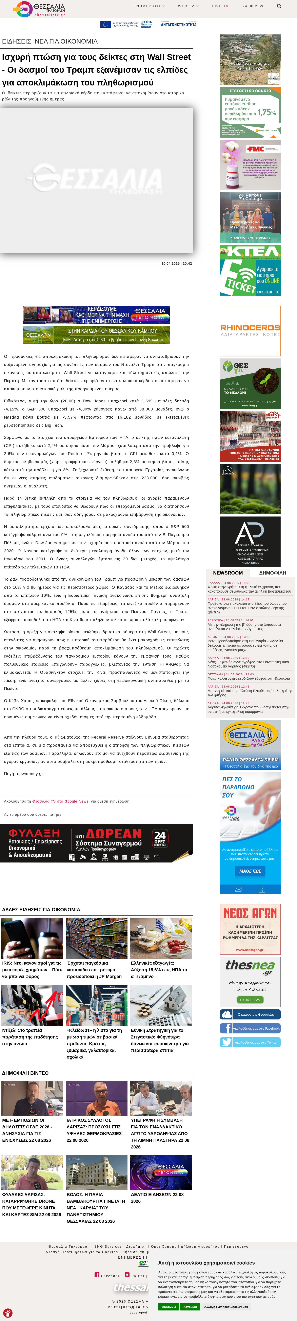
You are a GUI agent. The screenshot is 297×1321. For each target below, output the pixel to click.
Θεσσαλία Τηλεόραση (69, 1246)
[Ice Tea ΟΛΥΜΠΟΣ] (250, 489)
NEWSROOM (228, 573)
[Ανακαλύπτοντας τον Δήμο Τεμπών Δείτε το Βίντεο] (250, 59)
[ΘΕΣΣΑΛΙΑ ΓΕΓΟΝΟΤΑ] (96, 315)
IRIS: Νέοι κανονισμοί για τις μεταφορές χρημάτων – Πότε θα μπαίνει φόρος (32, 970)
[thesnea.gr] (250, 982)
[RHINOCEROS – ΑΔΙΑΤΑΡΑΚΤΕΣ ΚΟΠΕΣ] (250, 331)
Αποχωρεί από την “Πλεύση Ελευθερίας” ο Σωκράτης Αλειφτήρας (250, 691)
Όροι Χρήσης (164, 1246)
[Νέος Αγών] (250, 929)
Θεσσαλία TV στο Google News (60, 801)
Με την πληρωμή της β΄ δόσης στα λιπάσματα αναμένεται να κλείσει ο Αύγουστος (244, 625)
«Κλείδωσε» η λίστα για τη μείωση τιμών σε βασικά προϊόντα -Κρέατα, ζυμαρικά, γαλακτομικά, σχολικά (94, 1044)
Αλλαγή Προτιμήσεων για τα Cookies (82, 1252)
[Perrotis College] (250, 217)
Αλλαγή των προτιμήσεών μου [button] (226, 1306)
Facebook (110, 1276)
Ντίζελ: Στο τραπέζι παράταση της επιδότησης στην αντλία (30, 1037)
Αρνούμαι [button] (190, 1306)
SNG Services (108, 1246)
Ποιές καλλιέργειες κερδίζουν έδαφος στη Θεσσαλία (249, 677)
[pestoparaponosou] (250, 833)
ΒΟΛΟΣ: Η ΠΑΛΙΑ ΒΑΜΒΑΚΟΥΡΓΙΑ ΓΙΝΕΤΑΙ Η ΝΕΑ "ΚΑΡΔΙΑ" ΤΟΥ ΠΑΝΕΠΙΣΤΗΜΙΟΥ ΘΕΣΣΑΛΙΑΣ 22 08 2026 (96, 1208)
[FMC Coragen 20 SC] (250, 165)
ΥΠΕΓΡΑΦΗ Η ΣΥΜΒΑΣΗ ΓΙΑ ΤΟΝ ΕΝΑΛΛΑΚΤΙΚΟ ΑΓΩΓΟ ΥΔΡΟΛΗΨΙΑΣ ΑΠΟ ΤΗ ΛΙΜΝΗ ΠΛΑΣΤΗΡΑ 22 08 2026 (160, 1133)
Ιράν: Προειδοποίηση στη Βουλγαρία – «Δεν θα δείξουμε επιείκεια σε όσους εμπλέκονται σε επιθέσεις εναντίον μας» (245, 643)
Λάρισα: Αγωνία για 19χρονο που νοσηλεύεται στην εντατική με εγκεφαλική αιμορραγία (249, 708)
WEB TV (186, 6)
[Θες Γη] (250, 383)
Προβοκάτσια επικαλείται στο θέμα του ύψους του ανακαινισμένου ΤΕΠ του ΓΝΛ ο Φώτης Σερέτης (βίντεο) (247, 606)
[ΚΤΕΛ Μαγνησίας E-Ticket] (250, 270)
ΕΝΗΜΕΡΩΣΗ (147, 6)
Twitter (137, 1276)
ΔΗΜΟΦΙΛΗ (272, 573)
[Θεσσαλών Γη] (96, 335)
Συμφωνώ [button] (168, 1306)
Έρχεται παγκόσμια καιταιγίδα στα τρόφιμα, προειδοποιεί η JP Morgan (94, 970)
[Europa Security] (96, 843)
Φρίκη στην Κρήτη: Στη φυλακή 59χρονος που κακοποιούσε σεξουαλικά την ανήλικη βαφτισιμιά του (249, 587)
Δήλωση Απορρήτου (200, 1246)
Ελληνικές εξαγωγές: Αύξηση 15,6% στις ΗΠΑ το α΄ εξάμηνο (159, 970)
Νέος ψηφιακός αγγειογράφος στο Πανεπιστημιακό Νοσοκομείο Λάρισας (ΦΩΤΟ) (248, 662)
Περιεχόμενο (236, 1246)
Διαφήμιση (136, 1246)
